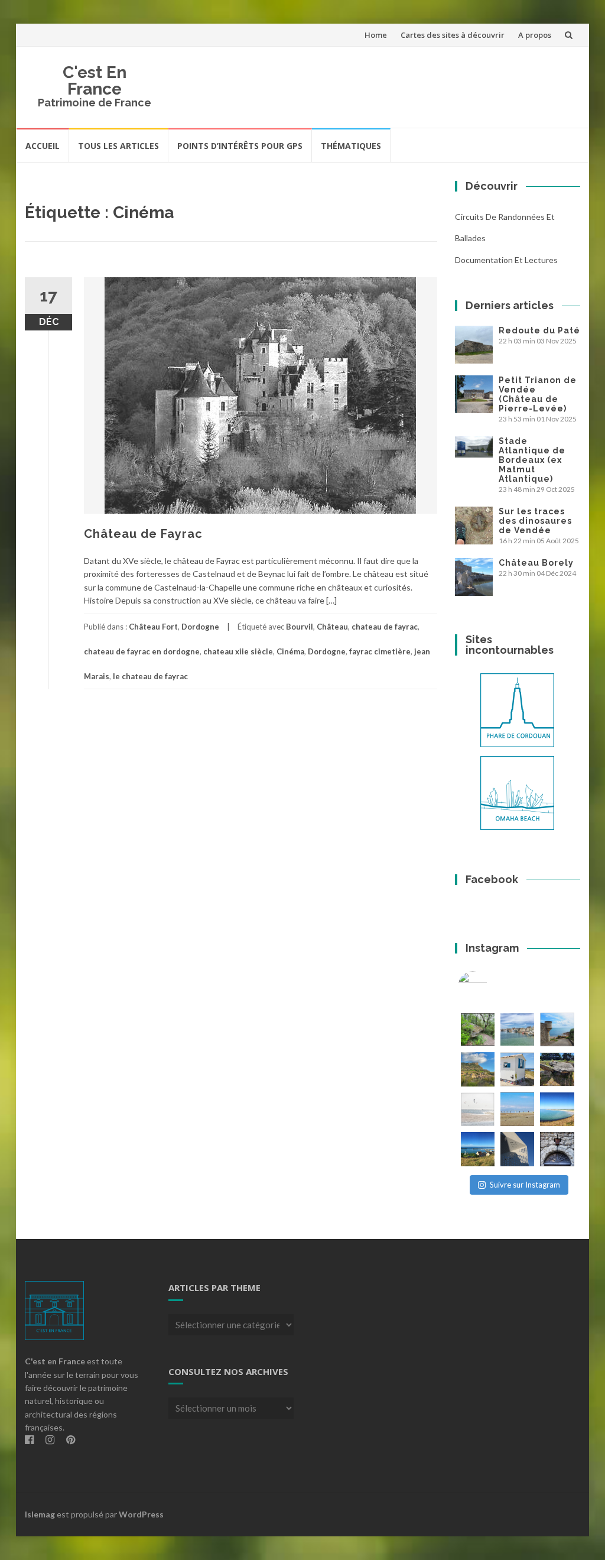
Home (376, 35)
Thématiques (351, 145)
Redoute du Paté (539, 330)
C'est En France (94, 81)
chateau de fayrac (385, 626)
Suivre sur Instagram (525, 1184)
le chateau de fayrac (150, 676)
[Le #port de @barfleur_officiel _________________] (517, 1029)
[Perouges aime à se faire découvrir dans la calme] (557, 1149)
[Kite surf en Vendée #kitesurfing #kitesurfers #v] (478, 1109)
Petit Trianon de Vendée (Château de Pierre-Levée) (538, 394)
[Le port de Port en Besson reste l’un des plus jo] (478, 1149)
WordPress (141, 1514)
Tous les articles (118, 145)
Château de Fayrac (143, 534)
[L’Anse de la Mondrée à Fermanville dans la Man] (557, 1109)
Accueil (42, 145)
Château (332, 626)
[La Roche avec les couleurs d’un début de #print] (478, 1069)
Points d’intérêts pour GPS (239, 145)
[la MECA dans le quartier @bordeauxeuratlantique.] (517, 1149)
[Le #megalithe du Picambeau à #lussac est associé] (478, 1029)
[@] (490, 986)
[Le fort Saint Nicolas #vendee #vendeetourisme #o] (557, 1029)
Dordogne (200, 626)
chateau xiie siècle (238, 651)
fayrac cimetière (380, 651)
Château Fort (153, 626)
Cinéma (290, 651)
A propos (534, 35)
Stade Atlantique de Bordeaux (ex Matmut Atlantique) (532, 460)
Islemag (40, 1514)
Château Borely (536, 562)
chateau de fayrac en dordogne (142, 651)
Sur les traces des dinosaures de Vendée (535, 521)
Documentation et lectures (506, 260)
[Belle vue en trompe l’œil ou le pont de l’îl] (517, 1109)
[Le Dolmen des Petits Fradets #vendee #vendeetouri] (557, 1069)
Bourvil (299, 626)
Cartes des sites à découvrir (453, 35)
